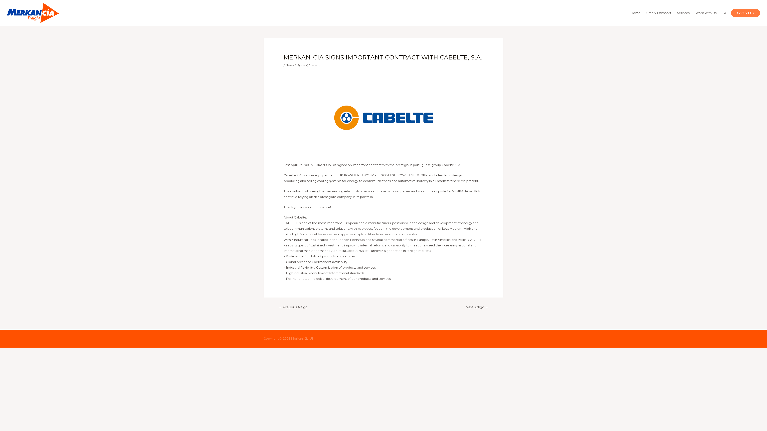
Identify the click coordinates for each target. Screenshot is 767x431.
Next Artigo (477, 307)
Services (683, 13)
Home (635, 13)
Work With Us (705, 13)
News (289, 65)
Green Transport (658, 13)
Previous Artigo (293, 307)
